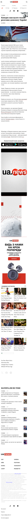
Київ (2, 462)
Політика (17, 462)
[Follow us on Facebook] (14, 11)
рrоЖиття (17, 469)
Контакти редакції (5, 518)
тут (23, 137)
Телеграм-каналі (10, 119)
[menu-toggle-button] (1, 2)
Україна (16, 459)
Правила (3, 512)
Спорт (3, 469)
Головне (3, 15)
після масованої (22, 99)
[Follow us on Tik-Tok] (10, 11)
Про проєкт (3, 509)
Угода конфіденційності (6, 515)
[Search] (26, 2)
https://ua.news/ (18, 473)
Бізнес (3, 466)
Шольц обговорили (6, 112)
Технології (17, 466)
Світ (7, 15)
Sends (8, 137)
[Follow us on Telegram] (17, 11)
